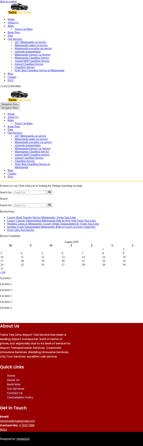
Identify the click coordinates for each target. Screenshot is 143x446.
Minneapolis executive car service (33, 48)
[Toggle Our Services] (61, 132)
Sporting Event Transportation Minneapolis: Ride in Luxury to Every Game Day (51, 226)
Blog (10, 73)
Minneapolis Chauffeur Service (32, 57)
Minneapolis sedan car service (31, 45)
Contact (12, 76)
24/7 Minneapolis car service (30, 42)
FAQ (10, 80)
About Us (13, 22)
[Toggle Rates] (61, 120)
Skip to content (8, 1)
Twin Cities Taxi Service (20, 229)
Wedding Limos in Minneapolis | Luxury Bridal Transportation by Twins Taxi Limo (53, 223)
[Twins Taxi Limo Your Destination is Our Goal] (71, 9)
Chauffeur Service (25, 67)
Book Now (14, 32)
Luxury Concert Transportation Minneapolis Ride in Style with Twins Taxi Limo (51, 220)
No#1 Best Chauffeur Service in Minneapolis (39, 70)
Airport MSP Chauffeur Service (32, 60)
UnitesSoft (23, 439)
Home (11, 19)
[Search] (49, 192)
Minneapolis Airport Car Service (32, 54)
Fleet (10, 35)
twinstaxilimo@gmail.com (17, 421)
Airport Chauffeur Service (29, 64)
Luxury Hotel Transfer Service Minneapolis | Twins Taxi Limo (41, 217)
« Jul (2, 272)
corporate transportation (28, 51)
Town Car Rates (24, 29)
